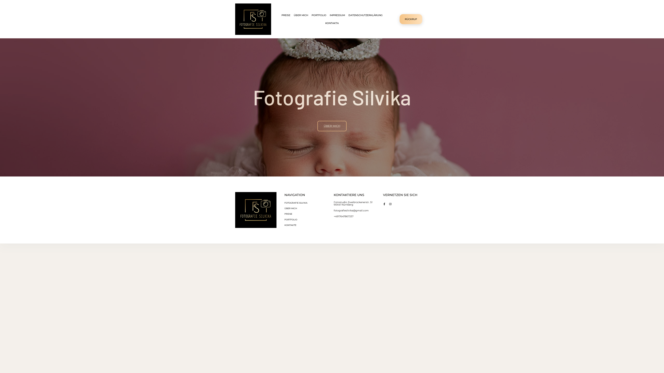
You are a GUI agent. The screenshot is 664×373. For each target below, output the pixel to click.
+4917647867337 (343, 216)
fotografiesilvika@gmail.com (351, 210)
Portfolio (319, 15)
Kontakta (332, 23)
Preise (286, 15)
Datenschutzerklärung (365, 15)
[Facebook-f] (384, 204)
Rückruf (411, 19)
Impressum (337, 15)
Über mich (301, 15)
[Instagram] (390, 204)
